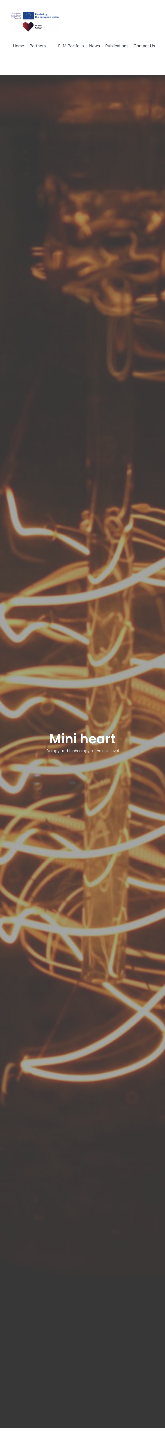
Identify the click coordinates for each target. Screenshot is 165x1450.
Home (18, 45)
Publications (116, 45)
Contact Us (144, 45)
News (94, 45)
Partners (38, 45)
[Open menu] (51, 46)
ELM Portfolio (71, 45)
